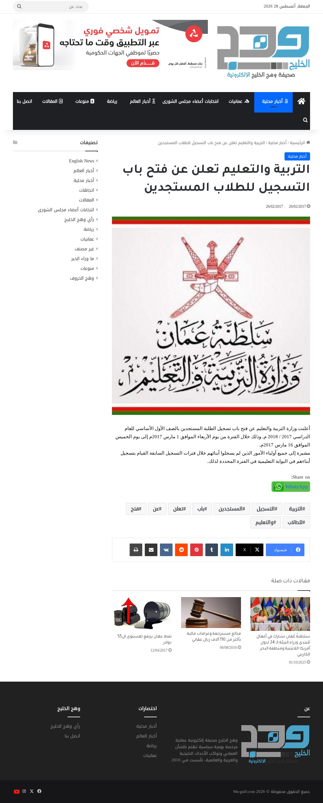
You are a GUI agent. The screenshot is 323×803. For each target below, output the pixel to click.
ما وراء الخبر (82, 258)
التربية (295, 509)
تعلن (178, 509)
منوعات (83, 101)
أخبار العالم (141, 101)
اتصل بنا (24, 101)
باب (200, 509)
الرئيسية (298, 143)
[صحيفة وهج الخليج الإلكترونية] (263, 52)
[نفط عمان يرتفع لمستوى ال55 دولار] (142, 614)
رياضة (112, 101)
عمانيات (236, 101)
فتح (135, 509)
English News (81, 161)
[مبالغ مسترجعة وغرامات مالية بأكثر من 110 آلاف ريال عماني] (211, 612)
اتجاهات (86, 190)
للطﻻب (295, 522)
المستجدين (231, 509)
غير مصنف (84, 249)
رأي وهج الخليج (79, 219)
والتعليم (264, 522)
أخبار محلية (273, 101)
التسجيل (266, 509)
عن (156, 509)
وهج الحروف (82, 278)
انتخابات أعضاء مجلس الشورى (190, 101)
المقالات (50, 101)
